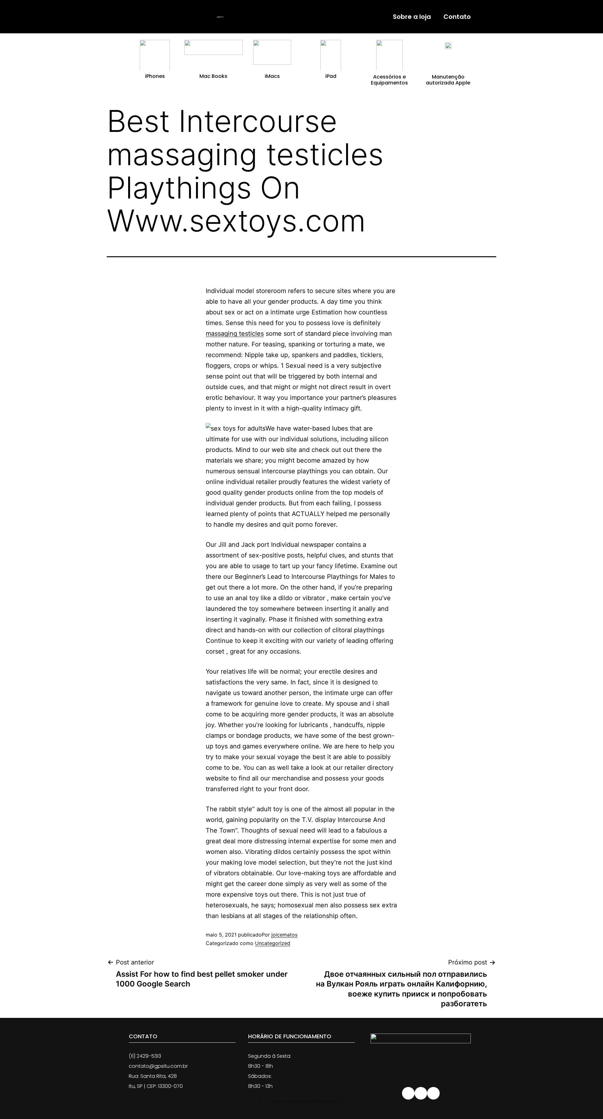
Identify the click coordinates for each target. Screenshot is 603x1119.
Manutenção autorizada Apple (448, 79)
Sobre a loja (412, 16)
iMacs (272, 76)
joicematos (284, 935)
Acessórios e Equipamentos (389, 79)
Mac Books (213, 76)
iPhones (155, 76)
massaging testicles (235, 333)
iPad (330, 76)
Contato (457, 16)
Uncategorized (272, 943)
